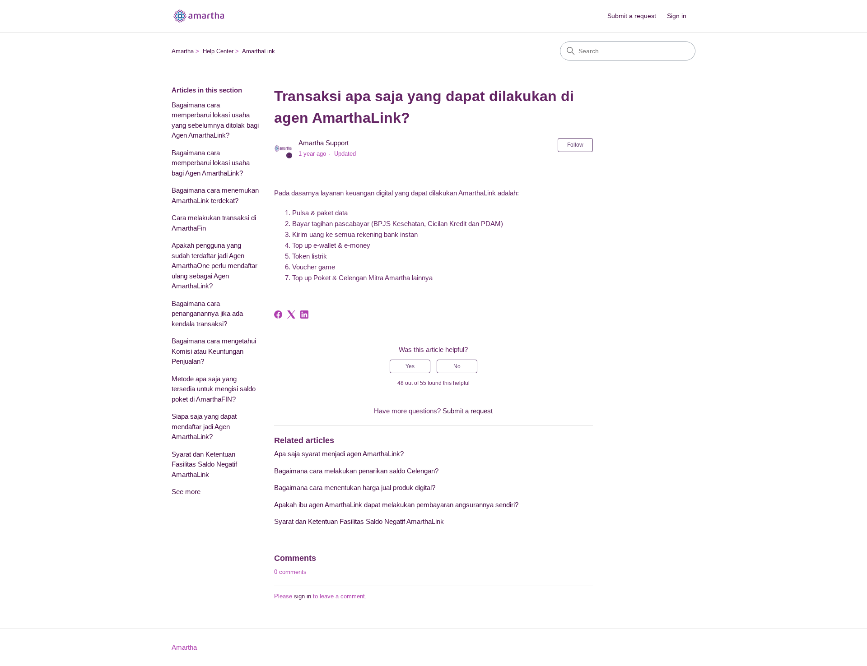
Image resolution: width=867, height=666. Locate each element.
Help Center (218, 51)
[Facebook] (278, 314)
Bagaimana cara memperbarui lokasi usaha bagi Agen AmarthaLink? (211, 163)
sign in (302, 596)
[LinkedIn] (304, 314)
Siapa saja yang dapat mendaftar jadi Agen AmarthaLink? (204, 426)
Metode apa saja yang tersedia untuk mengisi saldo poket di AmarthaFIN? (214, 389)
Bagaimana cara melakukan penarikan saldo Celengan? (356, 471)
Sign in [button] (676, 15)
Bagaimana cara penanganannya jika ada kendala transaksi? (207, 314)
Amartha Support (323, 143)
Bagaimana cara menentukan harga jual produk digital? (354, 487)
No (457, 366)
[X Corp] (291, 314)
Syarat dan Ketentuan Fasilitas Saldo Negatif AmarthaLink (204, 464)
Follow (575, 145)
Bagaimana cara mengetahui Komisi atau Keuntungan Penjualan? (214, 351)
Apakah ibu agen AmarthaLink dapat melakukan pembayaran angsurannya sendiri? (396, 505)
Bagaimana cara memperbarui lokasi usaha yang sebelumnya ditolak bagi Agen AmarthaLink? (215, 120)
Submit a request (631, 15)
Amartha (183, 51)
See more (186, 491)
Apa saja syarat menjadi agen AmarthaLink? (339, 454)
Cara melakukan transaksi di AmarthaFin (214, 223)
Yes (410, 366)
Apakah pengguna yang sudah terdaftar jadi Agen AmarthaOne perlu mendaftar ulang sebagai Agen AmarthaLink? (214, 265)
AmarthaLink (258, 51)
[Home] (199, 16)
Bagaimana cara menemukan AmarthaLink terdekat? (215, 195)
